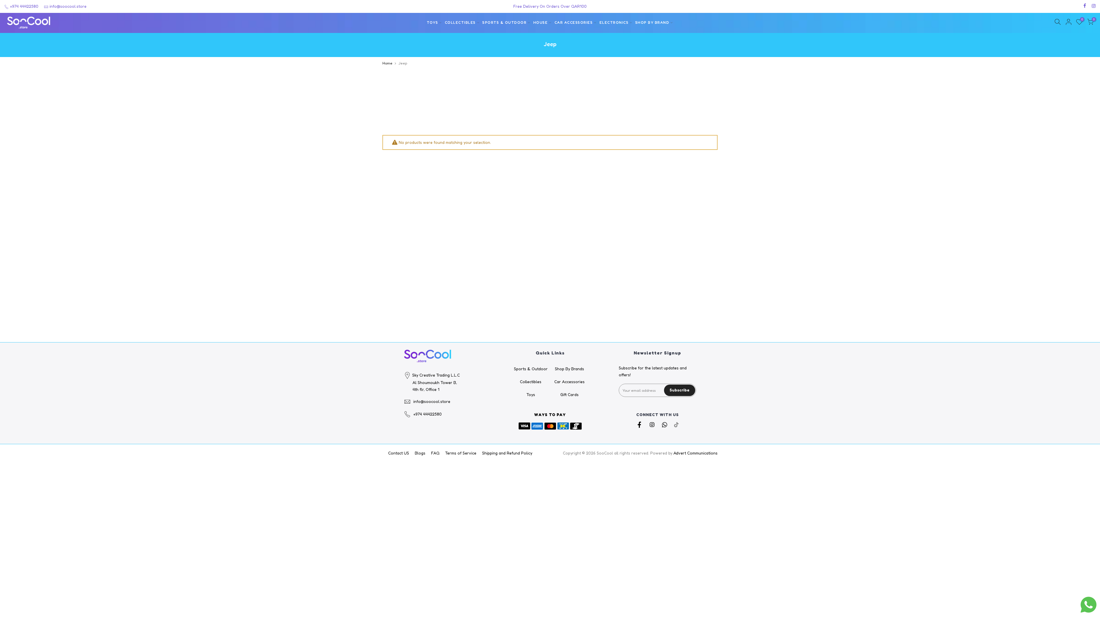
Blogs (420, 452)
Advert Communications (695, 452)
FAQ (435, 452)
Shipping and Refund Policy (507, 452)
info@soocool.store (68, 6)
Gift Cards (569, 394)
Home (387, 63)
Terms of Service (460, 452)
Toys (432, 22)
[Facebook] (640, 424)
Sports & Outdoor (504, 22)
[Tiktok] (676, 424)
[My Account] (1068, 23)
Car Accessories (574, 22)
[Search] (1057, 23)
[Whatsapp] (665, 424)
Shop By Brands (569, 368)
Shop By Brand (652, 22)
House (540, 22)
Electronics (614, 22)
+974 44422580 (23, 6)
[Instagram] (653, 424)
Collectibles (460, 22)
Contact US (398, 452)
